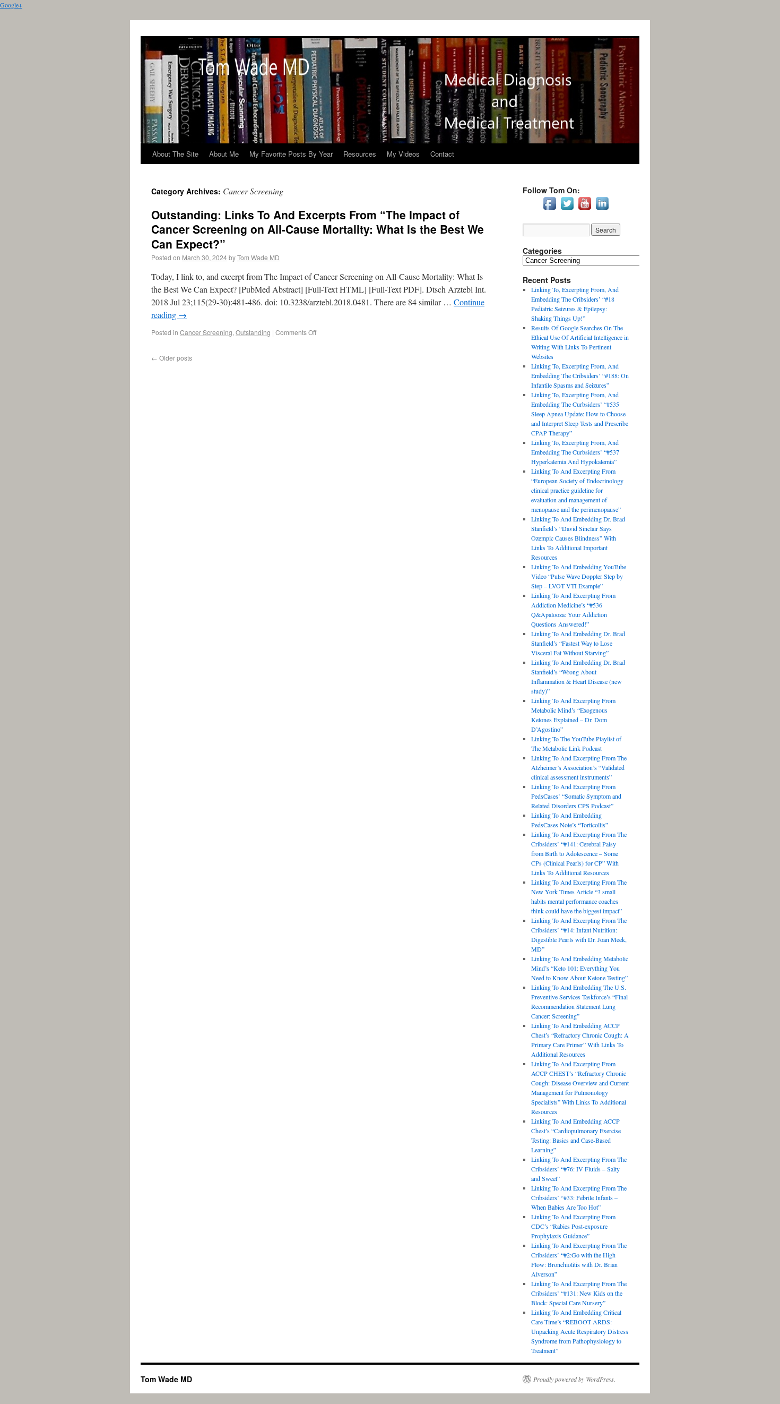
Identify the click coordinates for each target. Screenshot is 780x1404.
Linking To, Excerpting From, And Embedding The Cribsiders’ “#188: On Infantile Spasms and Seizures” (580, 375)
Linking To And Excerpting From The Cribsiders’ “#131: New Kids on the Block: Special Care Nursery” (579, 1293)
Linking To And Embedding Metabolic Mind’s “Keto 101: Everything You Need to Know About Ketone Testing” (579, 968)
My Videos (403, 154)
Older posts (171, 357)
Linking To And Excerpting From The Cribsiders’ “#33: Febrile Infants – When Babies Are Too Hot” (579, 1197)
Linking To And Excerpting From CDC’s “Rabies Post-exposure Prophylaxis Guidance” (573, 1226)
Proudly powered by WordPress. (574, 1379)
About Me (224, 154)
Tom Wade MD (258, 257)
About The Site (175, 154)
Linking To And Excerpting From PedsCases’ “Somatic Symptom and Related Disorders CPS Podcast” (576, 796)
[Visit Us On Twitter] (567, 209)
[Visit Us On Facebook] (549, 209)
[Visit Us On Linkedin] (602, 209)
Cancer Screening (206, 332)
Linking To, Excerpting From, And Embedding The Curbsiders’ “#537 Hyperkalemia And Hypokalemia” (575, 452)
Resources (359, 154)
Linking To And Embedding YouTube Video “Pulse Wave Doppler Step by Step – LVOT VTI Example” (578, 576)
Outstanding (253, 332)
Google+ (11, 5)
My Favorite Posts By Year (291, 154)
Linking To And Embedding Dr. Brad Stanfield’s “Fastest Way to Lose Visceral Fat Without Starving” (578, 643)
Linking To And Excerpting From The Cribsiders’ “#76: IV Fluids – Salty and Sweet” (579, 1169)
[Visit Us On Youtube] (584, 209)
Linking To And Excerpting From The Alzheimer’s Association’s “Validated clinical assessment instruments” (579, 767)
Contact (442, 154)
